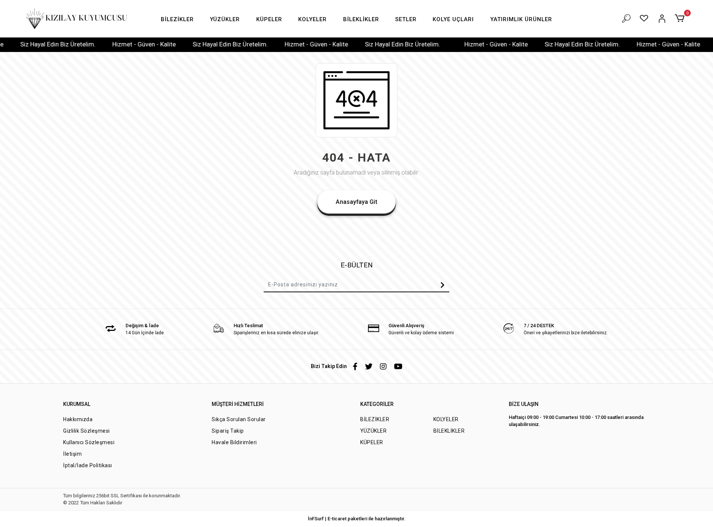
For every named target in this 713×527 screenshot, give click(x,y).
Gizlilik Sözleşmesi (86, 431)
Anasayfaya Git (356, 201)
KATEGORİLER (377, 404)
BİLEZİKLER (374, 419)
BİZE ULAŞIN (523, 404)
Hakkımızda (77, 419)
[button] (177, 19)
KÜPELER (371, 442)
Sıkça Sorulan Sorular (239, 419)
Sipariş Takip (228, 431)
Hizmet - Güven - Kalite (131, 44)
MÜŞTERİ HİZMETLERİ (238, 404)
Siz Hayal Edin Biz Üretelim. (44, 44)
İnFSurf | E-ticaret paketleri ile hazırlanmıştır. (357, 518)
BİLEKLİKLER (449, 431)
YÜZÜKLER (373, 431)
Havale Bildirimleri (234, 442)
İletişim (72, 454)
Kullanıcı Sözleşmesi (88, 442)
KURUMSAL (76, 404)
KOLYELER (446, 419)
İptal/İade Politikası (87, 465)
